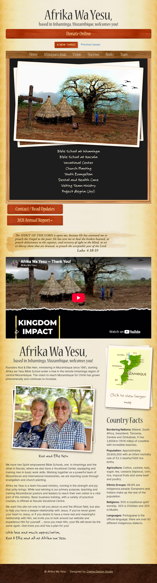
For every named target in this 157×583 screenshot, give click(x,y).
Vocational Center (78, 162)
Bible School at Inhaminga (78, 151)
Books (110, 54)
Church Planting (78, 168)
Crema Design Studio (100, 571)
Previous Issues (90, 44)
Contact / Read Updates (35, 209)
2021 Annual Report (34, 220)
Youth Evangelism (78, 174)
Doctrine (93, 54)
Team (124, 54)
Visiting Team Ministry (78, 185)
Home (33, 54)
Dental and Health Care (79, 179)
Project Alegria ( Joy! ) (78, 191)
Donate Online (78, 34)
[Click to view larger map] (129, 377)
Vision (77, 54)
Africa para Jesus (55, 54)
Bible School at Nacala (78, 157)
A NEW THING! (66, 44)
